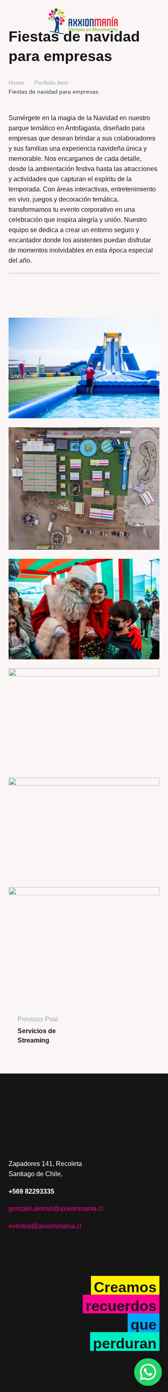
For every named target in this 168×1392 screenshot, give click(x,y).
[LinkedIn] (28, 286)
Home (16, 82)
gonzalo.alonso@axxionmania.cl (56, 1208)
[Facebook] (14, 286)
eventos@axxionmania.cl (45, 1226)
